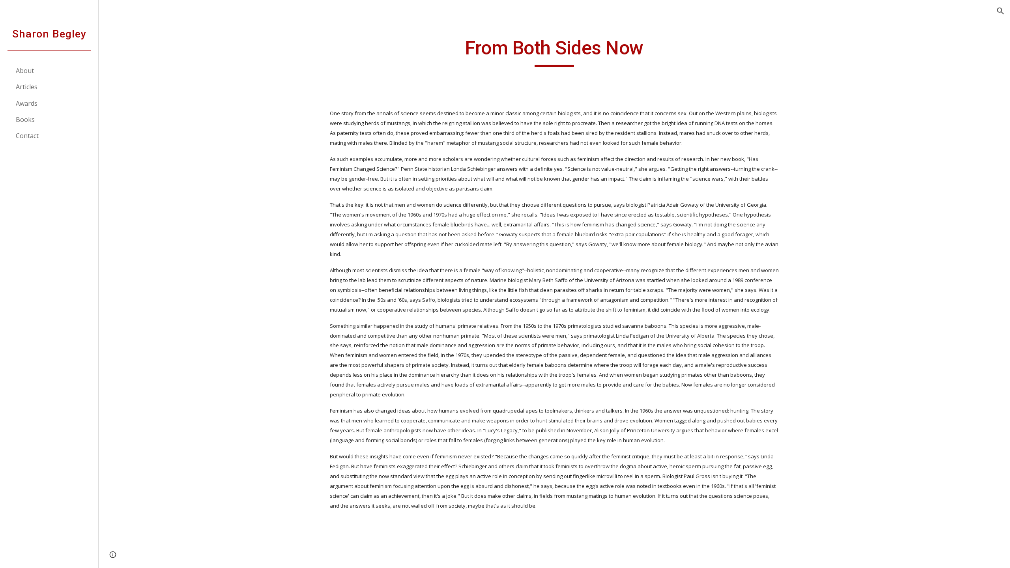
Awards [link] (26, 103)
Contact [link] (27, 135)
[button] (1000, 11)
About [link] (25, 70)
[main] (554, 51)
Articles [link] (26, 86)
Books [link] (25, 119)
